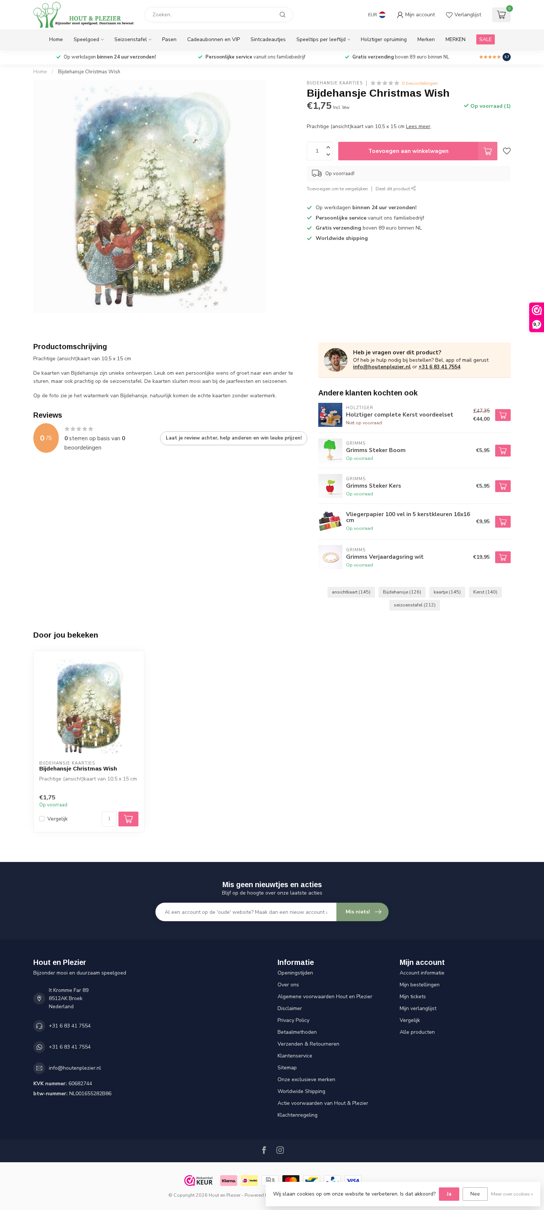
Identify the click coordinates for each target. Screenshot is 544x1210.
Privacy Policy (293, 1020)
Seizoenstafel (130, 39)
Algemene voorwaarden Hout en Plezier (325, 996)
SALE (485, 39)
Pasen (169, 39)
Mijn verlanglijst (418, 1008)
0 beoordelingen (420, 83)
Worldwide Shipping (301, 1091)
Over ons (288, 984)
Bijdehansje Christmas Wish (89, 71)
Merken (426, 39)
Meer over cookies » (512, 1194)
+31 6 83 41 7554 (439, 366)
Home (56, 39)
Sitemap (287, 1067)
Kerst (485, 592)
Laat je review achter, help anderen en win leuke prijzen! (234, 438)
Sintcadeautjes (268, 39)
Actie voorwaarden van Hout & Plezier (323, 1103)
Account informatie (422, 972)
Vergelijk (57, 819)
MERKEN (456, 39)
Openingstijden (295, 972)
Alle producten (417, 1032)
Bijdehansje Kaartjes (335, 83)
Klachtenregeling (298, 1115)
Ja (449, 1193)
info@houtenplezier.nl (382, 366)
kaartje (447, 592)
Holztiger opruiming (384, 39)
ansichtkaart (351, 592)
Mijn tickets (413, 996)
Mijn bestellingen (420, 984)
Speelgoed (86, 39)
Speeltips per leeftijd (321, 39)
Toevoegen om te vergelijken (337, 188)
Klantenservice (295, 1055)
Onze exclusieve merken (306, 1079)
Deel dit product (393, 188)
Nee (475, 1193)
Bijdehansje (402, 592)
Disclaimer (290, 1008)
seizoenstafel (415, 605)
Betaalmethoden (297, 1032)
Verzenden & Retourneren (308, 1043)
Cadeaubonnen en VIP (213, 39)
